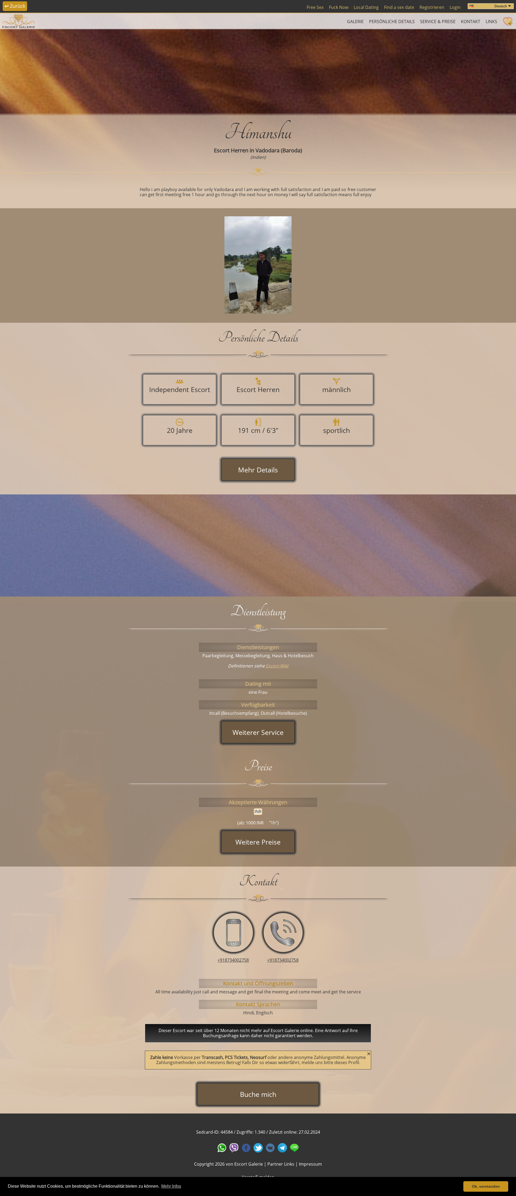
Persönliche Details (392, 21)
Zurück (15, 6)
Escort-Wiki (277, 666)
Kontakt (470, 21)
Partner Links (280, 1164)
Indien (258, 157)
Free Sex (315, 7)
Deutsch (500, 6)
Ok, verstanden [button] (486, 1186)
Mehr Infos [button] (171, 1186)
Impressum (310, 1164)
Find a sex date (399, 7)
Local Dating (366, 7)
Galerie (355, 21)
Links (491, 21)
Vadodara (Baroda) (279, 150)
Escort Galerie (248, 1164)
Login (455, 7)
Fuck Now (338, 7)
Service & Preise (438, 21)
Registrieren (432, 7)
